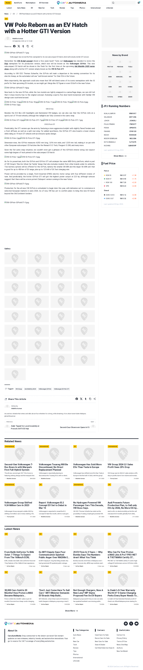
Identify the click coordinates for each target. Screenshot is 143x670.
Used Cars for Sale (102, 635)
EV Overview (43, 3)
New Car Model (122, 651)
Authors (120, 648)
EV (32, 8)
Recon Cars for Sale (102, 638)
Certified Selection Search (104, 648)
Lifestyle (109, 8)
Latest (9, 8)
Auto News (21, 8)
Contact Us (121, 635)
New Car (42, 8)
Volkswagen (68, 61)
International (96, 8)
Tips (72, 8)
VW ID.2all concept (25, 61)
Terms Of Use (122, 641)
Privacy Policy (122, 638)
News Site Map (122, 645)
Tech (52, 8)
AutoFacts (18, 3)
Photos (82, 8)
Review (62, 8)
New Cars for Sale (101, 641)
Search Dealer (100, 645)
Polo (6, 64)
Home (8, 3)
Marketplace (30, 3)
